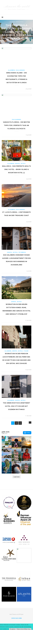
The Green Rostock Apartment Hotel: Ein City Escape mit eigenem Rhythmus (16, 406)
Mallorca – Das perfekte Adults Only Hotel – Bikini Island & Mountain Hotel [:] (16, 169)
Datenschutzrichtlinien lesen (24, 629)
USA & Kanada (20, 70)
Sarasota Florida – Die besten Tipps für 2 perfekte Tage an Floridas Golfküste (16, 125)
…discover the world (16, 6)
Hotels (21, 21)
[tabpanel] (16, 32)
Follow (28, 432)
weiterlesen (16, 43)
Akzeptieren (12, 629)
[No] (32, 629)
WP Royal (20, 614)
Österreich (22, 252)
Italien (26, 351)
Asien (17, 21)
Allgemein (12, 21)
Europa (17, 163)
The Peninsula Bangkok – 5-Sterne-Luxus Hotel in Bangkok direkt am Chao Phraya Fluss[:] (16, 32)
